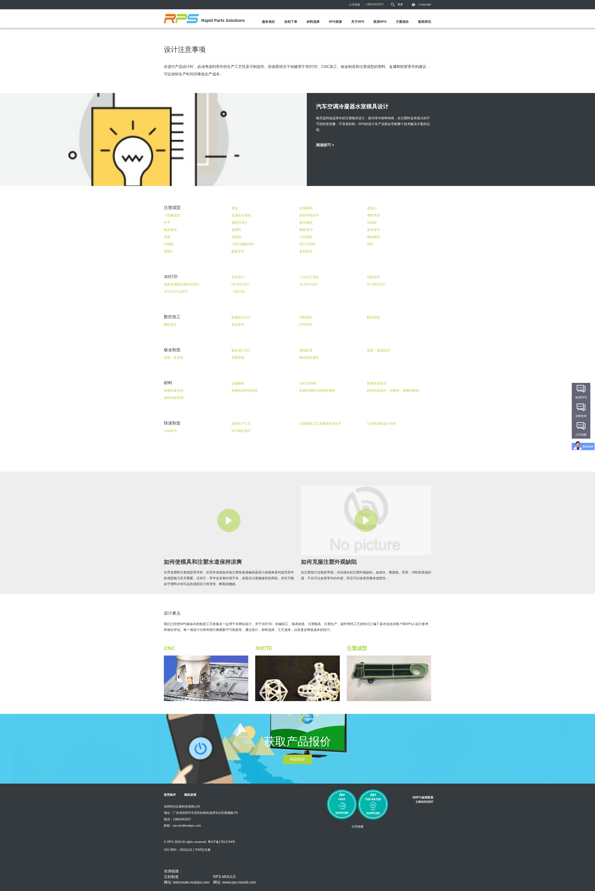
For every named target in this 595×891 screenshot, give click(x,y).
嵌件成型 (305, 222)
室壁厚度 (238, 357)
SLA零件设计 (376, 284)
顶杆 (370, 244)
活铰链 (372, 222)
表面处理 (305, 350)
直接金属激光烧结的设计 (182, 284)
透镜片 (169, 251)
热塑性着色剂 (173, 390)
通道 (234, 208)
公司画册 (354, 4)
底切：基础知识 (378, 350)
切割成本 (373, 277)
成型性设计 (239, 222)
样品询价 (297, 759)
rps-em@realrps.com (187, 825)
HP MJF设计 (240, 284)
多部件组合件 (309, 215)
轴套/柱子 (306, 230)
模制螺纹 (373, 237)
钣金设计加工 (241, 350)
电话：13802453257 (177, 819)
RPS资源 (335, 21)
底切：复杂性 (173, 357)
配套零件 (238, 251)
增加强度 (373, 215)
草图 (167, 237)
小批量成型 (172, 215)
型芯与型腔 (307, 244)
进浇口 (372, 208)
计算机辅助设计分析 (381, 423)
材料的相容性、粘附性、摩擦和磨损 (393, 390)
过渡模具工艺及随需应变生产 (320, 423)
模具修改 (170, 230)
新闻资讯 (424, 21)
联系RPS (380, 21)
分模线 (169, 244)
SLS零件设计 (308, 284)
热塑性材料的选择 (244, 390)
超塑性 (236, 230)
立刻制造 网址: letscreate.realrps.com (186, 879)
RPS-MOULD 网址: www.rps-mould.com (234, 879)
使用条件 (170, 794)
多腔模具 (305, 251)
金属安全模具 (241, 215)
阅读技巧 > (325, 145)
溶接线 (236, 237)
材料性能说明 (173, 398)
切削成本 (305, 317)
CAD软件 (170, 431)
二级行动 (238, 291)
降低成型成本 (309, 357)
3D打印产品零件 (176, 291)
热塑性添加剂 (377, 383)
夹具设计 (238, 277)
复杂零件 (373, 230)
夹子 (167, 222)
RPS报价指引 (241, 431)
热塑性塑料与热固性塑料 (317, 390)
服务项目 (268, 21)
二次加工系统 (309, 277)
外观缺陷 (305, 208)
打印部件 (305, 324)
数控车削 (373, 317)
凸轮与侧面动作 (242, 244)
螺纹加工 (170, 324)
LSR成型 (305, 237)
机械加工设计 (241, 317)
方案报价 (402, 21)
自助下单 (290, 21)
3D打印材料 (308, 383)
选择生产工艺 (241, 423)
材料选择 (313, 21)
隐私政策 (190, 794)
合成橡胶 (238, 383)
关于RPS (357, 21)
